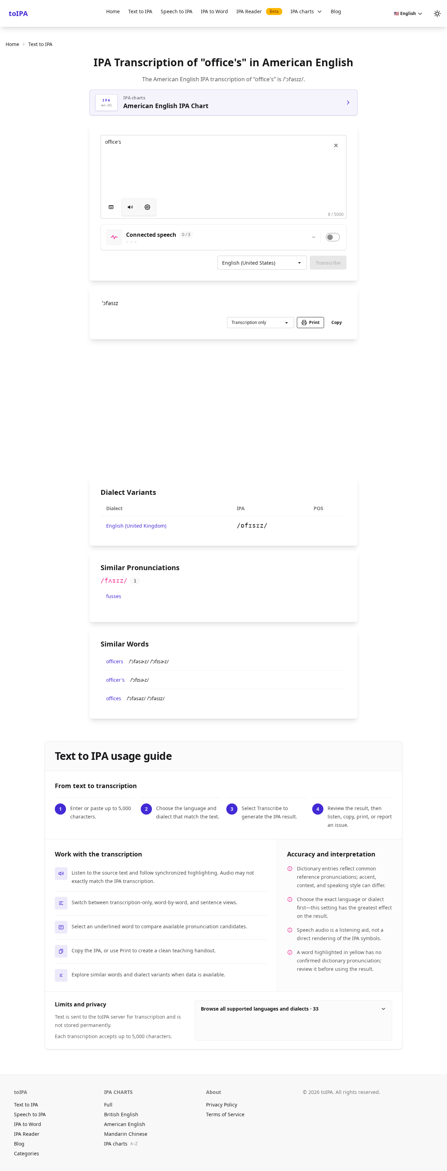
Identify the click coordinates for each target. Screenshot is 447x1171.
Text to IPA (140, 11)
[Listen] (130, 207)
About (213, 1092)
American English (124, 1124)
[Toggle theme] (437, 14)
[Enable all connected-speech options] (332, 237)
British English (121, 1114)
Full (108, 1104)
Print (314, 322)
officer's (115, 680)
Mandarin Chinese (125, 1134)
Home (113, 11)
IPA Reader (257, 11)
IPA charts (302, 11)
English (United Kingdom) (136, 525)
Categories (26, 1153)
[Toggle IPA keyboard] (111, 207)
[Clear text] (336, 145)
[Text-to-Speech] (147, 207)
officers (114, 661)
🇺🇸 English (405, 13)
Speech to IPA (176, 11)
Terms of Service (225, 1114)
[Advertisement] (223, 407)
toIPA (18, 13)
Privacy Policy (221, 1104)
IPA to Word (214, 11)
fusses (113, 596)
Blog (336, 11)
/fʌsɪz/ (114, 580)
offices (113, 698)
